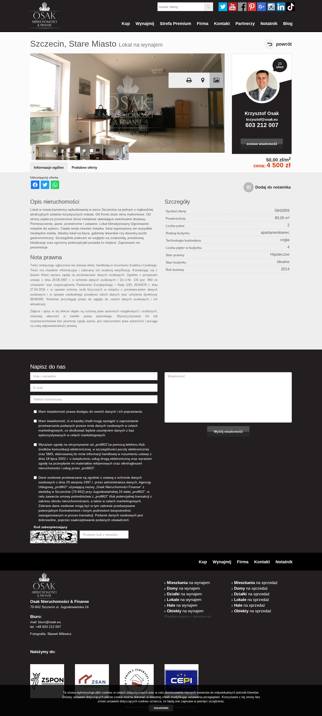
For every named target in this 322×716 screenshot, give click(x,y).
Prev (34, 152)
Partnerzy (245, 23)
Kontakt (222, 23)
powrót (284, 44)
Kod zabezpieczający (50, 527)
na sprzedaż (256, 582)
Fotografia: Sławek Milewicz (50, 634)
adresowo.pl (202, 616)
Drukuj (189, 80)
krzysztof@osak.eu (262, 119)
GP (261, 6)
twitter (223, 6)
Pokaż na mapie (203, 80)
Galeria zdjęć (216, 80)
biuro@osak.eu (49, 622)
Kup (126, 23)
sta (271, 6)
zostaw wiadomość (262, 144)
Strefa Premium (175, 23)
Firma (202, 23)
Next (126, 152)
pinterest (252, 6)
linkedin (281, 6)
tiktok (290, 6)
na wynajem (188, 582)
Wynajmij (145, 23)
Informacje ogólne (49, 167)
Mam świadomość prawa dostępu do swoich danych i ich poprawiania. (90, 411)
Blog (288, 23)
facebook (242, 6)
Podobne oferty (84, 167)
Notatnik (268, 23)
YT (232, 6)
